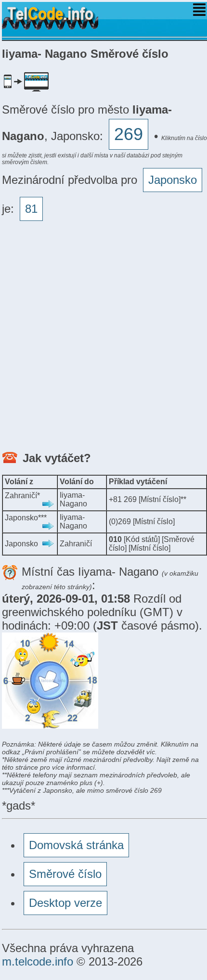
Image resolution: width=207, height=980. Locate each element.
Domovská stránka (76, 844)
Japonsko (172, 179)
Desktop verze (65, 902)
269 (128, 134)
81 (31, 208)
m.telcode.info (37, 961)
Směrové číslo (65, 873)
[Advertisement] (103, 338)
